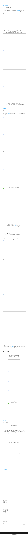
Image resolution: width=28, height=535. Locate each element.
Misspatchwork (4, 511)
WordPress (19, 532)
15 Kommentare (18, 111)
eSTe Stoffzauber (5, 502)
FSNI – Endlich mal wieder (8, 351)
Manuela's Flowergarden (6, 509)
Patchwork (14, 8)
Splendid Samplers (20, 257)
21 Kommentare (18, 234)
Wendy (11, 105)
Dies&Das (11, 8)
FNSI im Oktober (6, 233)
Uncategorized (11, 423)
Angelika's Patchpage (5, 500)
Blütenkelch (5, 110)
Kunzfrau (5, 8)
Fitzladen (4, 503)
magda (5, 423)
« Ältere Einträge (5, 469)
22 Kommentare (18, 8)
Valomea (4, 518)
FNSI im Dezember (7, 7)
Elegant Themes (12, 532)
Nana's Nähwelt (5, 513)
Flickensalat (4, 504)
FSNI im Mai (5, 422)
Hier (3, 11)
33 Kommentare (16, 423)
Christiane (9, 113)
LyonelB (4, 508)
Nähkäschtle (4, 512)
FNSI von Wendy (18, 10)
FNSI (15, 225)
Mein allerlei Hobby (5, 510)
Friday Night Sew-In (17, 354)
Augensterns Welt (5, 501)
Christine (7, 257)
